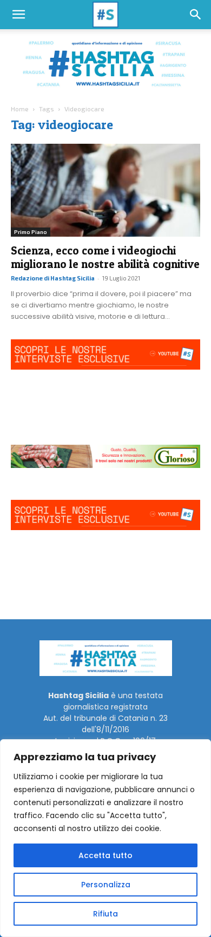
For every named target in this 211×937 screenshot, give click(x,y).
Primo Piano (30, 232)
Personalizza (105, 884)
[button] (18, 14)
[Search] (196, 14)
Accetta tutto (105, 855)
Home (20, 108)
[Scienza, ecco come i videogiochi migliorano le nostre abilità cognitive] (105, 190)
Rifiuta (105, 913)
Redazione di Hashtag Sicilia (53, 278)
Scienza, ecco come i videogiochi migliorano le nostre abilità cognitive (105, 257)
